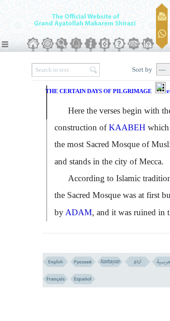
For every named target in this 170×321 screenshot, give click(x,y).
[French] (55, 279)
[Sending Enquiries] (162, 16)
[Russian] (83, 262)
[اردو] (137, 262)
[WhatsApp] (162, 34)
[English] (55, 262)
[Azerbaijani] (110, 262)
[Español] (83, 279)
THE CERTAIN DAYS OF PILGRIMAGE (98, 91)
